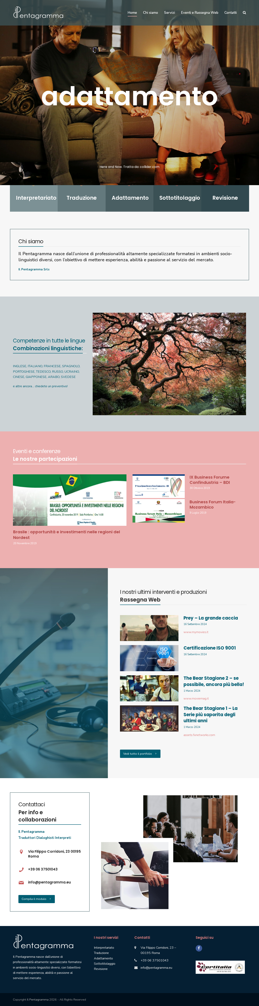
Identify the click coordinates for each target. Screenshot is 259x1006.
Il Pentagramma (38, 999)
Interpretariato (104, 947)
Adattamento (103, 958)
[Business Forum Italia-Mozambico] (159, 510)
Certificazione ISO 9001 (210, 648)
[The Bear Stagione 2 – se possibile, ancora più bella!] (149, 688)
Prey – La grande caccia (211, 618)
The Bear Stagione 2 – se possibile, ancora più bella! (214, 681)
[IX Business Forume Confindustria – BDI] (159, 486)
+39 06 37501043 (155, 960)
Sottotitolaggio (104, 963)
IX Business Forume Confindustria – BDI (210, 479)
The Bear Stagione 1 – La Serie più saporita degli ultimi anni (211, 714)
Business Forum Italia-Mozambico (213, 504)
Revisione (101, 969)
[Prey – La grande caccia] (149, 628)
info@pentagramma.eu (156, 967)
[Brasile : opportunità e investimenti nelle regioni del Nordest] (69, 500)
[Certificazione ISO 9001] (149, 658)
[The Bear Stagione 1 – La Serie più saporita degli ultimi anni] (149, 718)
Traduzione (101, 953)
